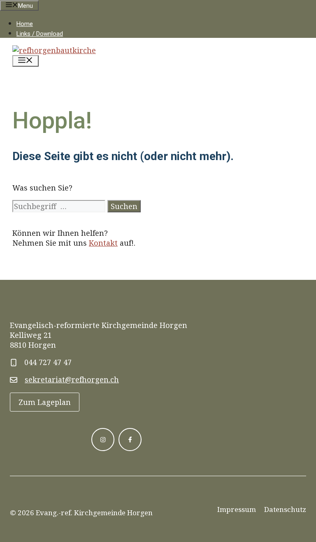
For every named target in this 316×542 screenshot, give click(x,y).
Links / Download (39, 33)
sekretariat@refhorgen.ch (72, 379)
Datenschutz (285, 509)
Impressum (236, 509)
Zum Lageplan (45, 402)
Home (24, 24)
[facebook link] (130, 439)
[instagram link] (102, 439)
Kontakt (103, 243)
